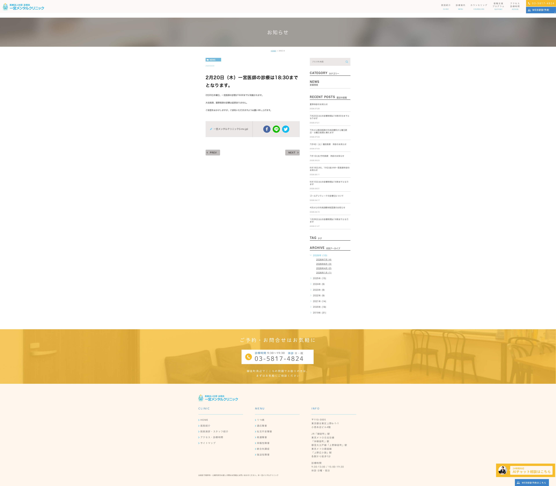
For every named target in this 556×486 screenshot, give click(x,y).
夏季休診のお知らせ (319, 104)
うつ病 (261, 420)
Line (276, 129)
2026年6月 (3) (324, 264)
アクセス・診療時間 (211, 437)
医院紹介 (205, 426)
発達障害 (262, 437)
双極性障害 (263, 443)
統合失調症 (263, 449)
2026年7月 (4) (324, 260)
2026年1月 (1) (324, 273)
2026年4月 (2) (324, 268)
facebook (266, 129)
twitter (285, 129)
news (212, 60)
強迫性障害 (263, 454)
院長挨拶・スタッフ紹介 (214, 431)
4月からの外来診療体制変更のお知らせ (327, 208)
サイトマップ (208, 443)
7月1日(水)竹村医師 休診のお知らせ (327, 156)
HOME (273, 51)
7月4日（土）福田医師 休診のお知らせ (328, 144)
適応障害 (262, 426)
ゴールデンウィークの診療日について (327, 196)
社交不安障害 (264, 431)
